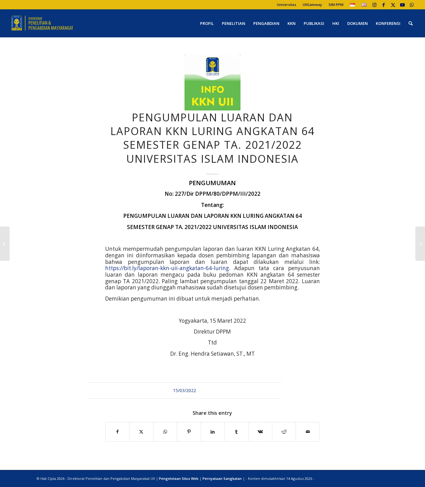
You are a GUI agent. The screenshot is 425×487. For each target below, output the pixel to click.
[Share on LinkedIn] (212, 431)
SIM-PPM (336, 4)
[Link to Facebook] (383, 4)
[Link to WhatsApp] (412, 4)
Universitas (286, 4)
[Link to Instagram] (374, 4)
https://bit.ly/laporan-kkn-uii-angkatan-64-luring (167, 268)
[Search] (410, 23)
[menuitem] (287, 4)
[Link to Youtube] (402, 4)
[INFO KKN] (212, 82)
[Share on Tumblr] (236, 431)
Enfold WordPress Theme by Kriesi (344, 478)
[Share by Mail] (308, 431)
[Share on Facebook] (117, 431)
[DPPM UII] (42, 23)
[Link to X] (393, 4)
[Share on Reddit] (284, 431)
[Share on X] (141, 431)
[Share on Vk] (260, 431)
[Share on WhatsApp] (165, 431)
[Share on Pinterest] (188, 431)
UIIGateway (312, 4)
